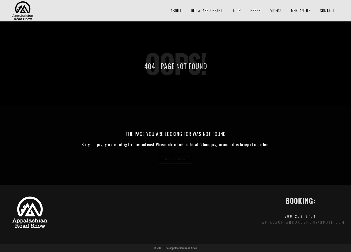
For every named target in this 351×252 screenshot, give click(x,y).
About (176, 11)
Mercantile (300, 11)
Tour (236, 11)
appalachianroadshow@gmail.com (303, 222)
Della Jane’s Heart (207, 11)
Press (255, 11)
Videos (276, 11)
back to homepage (175, 159)
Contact (327, 11)
